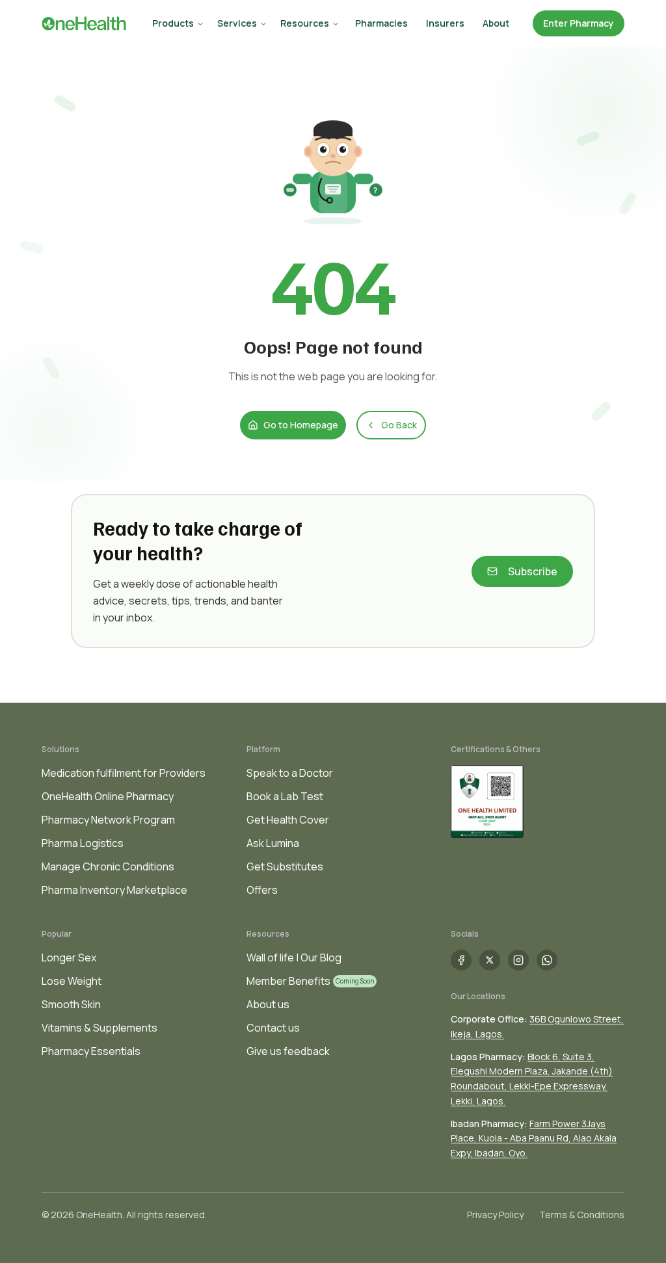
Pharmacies (381, 23)
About (496, 23)
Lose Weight (71, 981)
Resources (304, 23)
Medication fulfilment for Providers (124, 773)
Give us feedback (288, 1051)
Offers (262, 890)
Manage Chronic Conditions (108, 866)
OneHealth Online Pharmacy (108, 796)
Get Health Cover (287, 820)
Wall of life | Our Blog (293, 957)
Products (173, 23)
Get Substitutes (284, 866)
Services (237, 23)
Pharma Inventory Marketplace (114, 890)
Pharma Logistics (83, 843)
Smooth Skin (71, 1004)
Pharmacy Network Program (108, 820)
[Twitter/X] (489, 960)
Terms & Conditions (581, 1214)
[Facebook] (461, 960)
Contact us (273, 1028)
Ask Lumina (272, 843)
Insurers (445, 23)
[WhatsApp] (547, 960)
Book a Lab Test (284, 796)
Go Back (399, 425)
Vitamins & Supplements (99, 1028)
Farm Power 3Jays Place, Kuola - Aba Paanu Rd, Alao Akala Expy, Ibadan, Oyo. (534, 1138)
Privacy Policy (495, 1214)
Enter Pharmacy (578, 23)
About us (267, 1004)
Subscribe (532, 571)
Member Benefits (288, 981)
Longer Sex (69, 957)
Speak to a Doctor (289, 773)
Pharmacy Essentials (91, 1051)
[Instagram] (518, 960)
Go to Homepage (300, 425)
